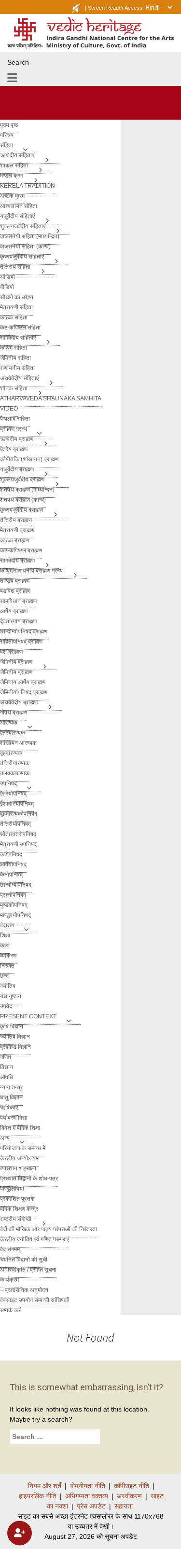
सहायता (123, 1506)
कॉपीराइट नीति (131, 1486)
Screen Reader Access (115, 8)
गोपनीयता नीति (87, 1486)
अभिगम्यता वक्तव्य (86, 1496)
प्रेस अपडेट (91, 1506)
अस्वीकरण (129, 1496)
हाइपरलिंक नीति (37, 1496)
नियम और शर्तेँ (44, 1486)
